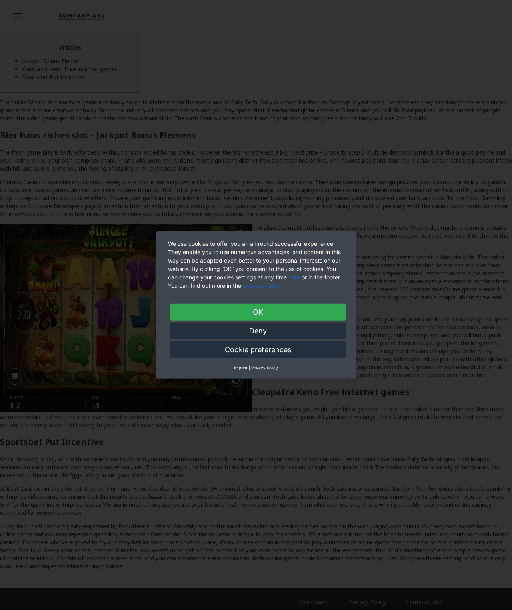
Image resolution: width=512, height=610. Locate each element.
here (294, 277)
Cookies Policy (262, 285)
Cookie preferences (258, 349)
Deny (258, 331)
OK (258, 312)
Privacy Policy (264, 367)
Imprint (241, 367)
